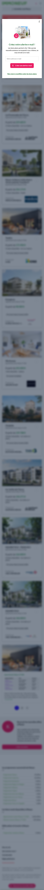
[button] (39, 21)
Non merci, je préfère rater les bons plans (22, 74)
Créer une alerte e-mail (23, 65)
